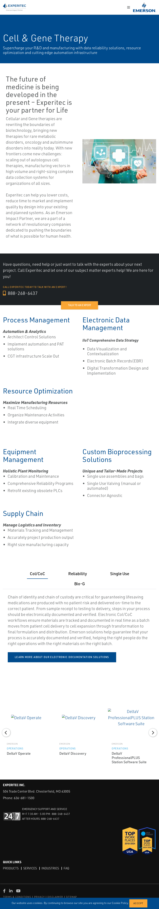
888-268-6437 (22, 293)
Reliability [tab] (77, 573)
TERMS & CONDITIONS (17, 896)
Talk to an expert (79, 305)
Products (11, 868)
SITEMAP (71, 896)
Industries (50, 868)
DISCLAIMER (55, 896)
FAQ (66, 868)
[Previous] (6, 732)
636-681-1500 (24, 798)
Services (30, 868)
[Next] (153, 732)
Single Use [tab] (119, 573)
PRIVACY (39, 896)
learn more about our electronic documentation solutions (62, 657)
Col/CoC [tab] (37, 573)
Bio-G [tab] (79, 583)
